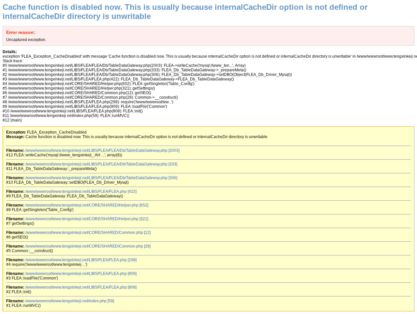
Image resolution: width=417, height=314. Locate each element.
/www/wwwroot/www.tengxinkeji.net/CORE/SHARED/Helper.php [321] (86, 219)
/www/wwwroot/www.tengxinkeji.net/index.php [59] (69, 301)
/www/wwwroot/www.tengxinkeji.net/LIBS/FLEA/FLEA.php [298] (81, 260)
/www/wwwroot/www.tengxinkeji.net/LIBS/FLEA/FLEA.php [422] (81, 191)
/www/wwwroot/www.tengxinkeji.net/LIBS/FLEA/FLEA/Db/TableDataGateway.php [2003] (102, 150)
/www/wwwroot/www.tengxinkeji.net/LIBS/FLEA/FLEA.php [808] (81, 287)
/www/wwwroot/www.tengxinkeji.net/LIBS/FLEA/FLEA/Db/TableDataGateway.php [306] (101, 178)
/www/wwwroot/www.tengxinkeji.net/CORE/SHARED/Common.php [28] (88, 246)
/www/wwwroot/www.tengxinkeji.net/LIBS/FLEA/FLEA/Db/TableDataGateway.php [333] (101, 164)
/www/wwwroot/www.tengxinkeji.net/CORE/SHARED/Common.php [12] (88, 232)
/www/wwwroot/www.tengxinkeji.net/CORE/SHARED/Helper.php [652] (86, 205)
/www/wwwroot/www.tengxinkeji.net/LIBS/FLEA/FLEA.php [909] (81, 273)
